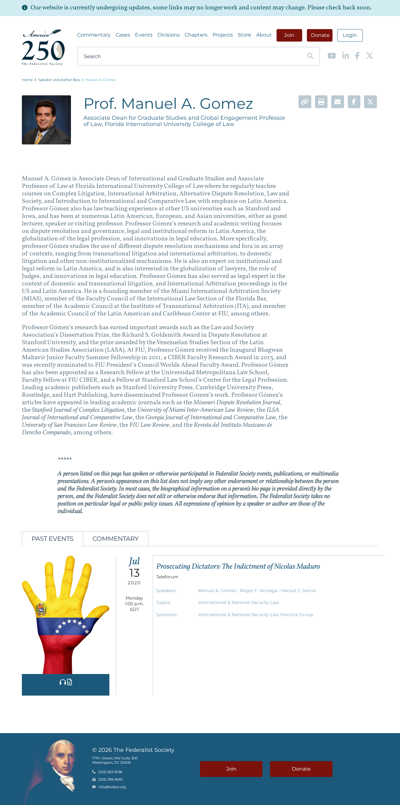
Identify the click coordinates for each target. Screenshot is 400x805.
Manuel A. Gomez (100, 80)
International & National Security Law (238, 602)
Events (143, 35)
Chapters (196, 35)
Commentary (94, 35)
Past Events (52, 538)
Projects (222, 35)
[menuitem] (94, 35)
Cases (123, 35)
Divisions (169, 35)
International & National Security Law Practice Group (255, 614)
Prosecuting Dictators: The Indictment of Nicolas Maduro (238, 566)
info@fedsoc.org (112, 787)
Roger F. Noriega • (260, 590)
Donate (320, 35)
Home (27, 80)
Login (350, 35)
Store (244, 35)
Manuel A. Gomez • (219, 590)
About (264, 35)
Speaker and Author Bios (59, 80)
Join (289, 35)
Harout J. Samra (298, 590)
